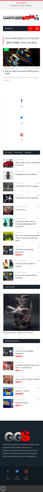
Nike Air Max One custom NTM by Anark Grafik (22, 72)
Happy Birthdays (21, 403)
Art (6, 50)
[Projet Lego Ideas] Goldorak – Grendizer (26, 276)
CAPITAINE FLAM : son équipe (27, 186)
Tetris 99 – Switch (22, 391)
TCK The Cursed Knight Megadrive (24, 250)
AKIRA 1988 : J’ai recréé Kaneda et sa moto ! (27, 163)
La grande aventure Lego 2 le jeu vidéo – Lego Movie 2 (27, 366)
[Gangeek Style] (21, 18)
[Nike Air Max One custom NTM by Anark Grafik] (21, 58)
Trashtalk (18, 152)
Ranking (28, 152)
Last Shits (8, 152)
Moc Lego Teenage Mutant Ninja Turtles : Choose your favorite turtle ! (27, 238)
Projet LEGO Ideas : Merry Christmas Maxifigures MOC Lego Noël (26, 224)
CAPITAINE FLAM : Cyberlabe (26, 198)
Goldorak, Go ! (20, 210)
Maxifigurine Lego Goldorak (21, 5)
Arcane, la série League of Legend (25, 264)
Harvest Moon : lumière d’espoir (27, 379)
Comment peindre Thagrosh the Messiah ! (18, 333)
